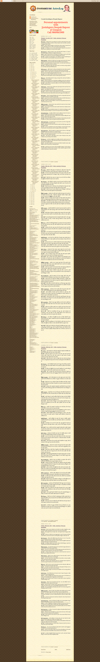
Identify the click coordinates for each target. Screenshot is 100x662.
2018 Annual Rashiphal (33, 247)
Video (30, 341)
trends (30, 349)
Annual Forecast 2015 (33, 250)
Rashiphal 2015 (32, 330)
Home (56, 649)
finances (31, 346)
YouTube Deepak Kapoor (34, 245)
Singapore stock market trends (34, 258)
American (31, 272)
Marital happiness (32, 324)
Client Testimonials (33, 24)
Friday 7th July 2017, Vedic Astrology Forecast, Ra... (34, 162)
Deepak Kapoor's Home (33, 21)
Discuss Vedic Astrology (33, 25)
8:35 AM (52, 342)
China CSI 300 (32, 301)
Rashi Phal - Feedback (33, 244)
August (33, 77)
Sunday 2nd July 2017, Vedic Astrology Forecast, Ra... (35, 178)
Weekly (31, 213)
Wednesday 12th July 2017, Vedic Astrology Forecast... (35, 145)
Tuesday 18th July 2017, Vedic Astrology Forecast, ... (35, 124)
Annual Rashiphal (32, 238)
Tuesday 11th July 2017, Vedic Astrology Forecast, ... (35, 148)
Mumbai (31, 243)
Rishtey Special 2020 (33, 336)
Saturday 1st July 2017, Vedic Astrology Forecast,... (35, 182)
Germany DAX (32, 314)
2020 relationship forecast (34, 271)
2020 (32, 66)
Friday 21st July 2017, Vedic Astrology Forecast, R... (35, 114)
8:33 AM (52, 646)
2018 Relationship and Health (34, 268)
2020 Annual (32, 270)
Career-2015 (31, 299)
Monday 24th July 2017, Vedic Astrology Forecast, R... (35, 104)
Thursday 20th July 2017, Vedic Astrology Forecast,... (35, 118)
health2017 (31, 347)
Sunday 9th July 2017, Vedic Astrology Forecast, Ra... (35, 155)
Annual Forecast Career (33, 283)
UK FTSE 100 (32, 339)
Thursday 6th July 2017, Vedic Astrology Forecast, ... (35, 165)
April (32, 187)
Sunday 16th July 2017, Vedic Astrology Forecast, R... (35, 131)
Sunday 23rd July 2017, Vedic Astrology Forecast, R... (35, 107)
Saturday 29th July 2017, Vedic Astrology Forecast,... (35, 87)
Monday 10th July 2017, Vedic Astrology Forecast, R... (35, 151)
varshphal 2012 (32, 351)
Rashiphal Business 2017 (33, 333)
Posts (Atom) (48, 652)
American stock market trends (34, 223)
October (33, 74)
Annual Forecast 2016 (33, 278)
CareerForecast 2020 (33, 300)
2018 (32, 69)
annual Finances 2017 (33, 343)
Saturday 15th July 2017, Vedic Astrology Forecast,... (35, 135)
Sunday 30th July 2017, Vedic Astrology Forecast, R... (35, 84)
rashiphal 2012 (32, 348)
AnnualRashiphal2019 (33, 292)
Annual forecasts (32, 225)
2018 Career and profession (34, 266)
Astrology (31, 226)
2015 (32, 193)
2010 (32, 200)
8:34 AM (52, 520)
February (33, 189)
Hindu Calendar (32, 211)
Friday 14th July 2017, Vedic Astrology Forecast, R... (35, 138)
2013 (32, 196)
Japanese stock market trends (34, 242)
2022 (32, 64)
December (33, 71)
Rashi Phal (31, 208)
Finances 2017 (32, 307)
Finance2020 (32, 306)
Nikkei (31, 327)
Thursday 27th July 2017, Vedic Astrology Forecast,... (35, 94)
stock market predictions (33, 217)
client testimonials (32, 239)
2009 (32, 201)
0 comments (56, 161)
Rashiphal (31, 233)
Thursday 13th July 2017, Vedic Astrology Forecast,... (35, 141)
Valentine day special (33, 263)
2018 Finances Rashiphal (33, 267)
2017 (32, 70)
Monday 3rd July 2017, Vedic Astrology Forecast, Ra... (35, 175)
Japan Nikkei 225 (32, 319)
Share (30, 27)
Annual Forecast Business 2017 (34, 280)
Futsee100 (31, 311)
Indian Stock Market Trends (34, 221)
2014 (32, 195)
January (33, 191)
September (33, 75)
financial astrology (32, 234)
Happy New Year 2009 (33, 253)
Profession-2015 (32, 328)
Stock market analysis (33, 220)
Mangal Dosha (32, 322)
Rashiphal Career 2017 (33, 334)
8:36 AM (52, 161)
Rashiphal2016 (32, 257)
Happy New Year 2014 (33, 254)
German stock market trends (34, 313)
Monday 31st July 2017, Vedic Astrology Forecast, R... (35, 80)
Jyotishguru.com (32, 230)
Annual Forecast (32, 277)
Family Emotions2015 (33, 304)
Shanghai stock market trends (34, 337)
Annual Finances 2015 (33, 276)
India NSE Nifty (32, 318)
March (33, 188)
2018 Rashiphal (32, 241)
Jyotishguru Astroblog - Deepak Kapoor (34, 19)
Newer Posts (43, 649)
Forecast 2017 (32, 308)
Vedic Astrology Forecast (33, 215)
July (32, 78)
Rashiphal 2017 (32, 331)
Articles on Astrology (33, 23)
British (31, 293)
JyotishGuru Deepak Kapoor (34, 228)
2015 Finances (32, 264)
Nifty (30, 326)
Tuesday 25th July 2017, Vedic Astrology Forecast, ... (35, 101)
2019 (32, 67)
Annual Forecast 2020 (33, 279)
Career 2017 (31, 295)
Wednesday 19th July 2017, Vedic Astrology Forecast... (35, 121)
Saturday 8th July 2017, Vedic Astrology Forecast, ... (35, 158)
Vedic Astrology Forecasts (34, 209)
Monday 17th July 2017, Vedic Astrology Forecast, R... (35, 128)
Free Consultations (32, 310)
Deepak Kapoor (32, 251)
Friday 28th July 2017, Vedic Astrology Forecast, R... (35, 91)
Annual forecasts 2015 (33, 291)
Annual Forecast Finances (34, 284)
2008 (32, 203)
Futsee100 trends (32, 312)
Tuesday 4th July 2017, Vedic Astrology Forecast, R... (35, 172)
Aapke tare (31, 232)
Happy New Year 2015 (33, 317)
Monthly (31, 325)
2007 (32, 204)
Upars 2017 (31, 340)
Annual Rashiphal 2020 (33, 285)
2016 (32, 192)
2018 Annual (32, 246)
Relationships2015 (32, 335)
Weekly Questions (32, 342)
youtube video (32, 352)
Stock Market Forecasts (33, 216)
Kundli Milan (32, 321)
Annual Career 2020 (33, 273)
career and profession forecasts (34, 344)
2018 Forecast (32, 249)
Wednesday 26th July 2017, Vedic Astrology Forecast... (35, 97)
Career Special (32, 297)
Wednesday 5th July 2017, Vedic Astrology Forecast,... (35, 168)
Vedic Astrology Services (33, 22)
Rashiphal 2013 (32, 329)
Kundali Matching (32, 320)
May (32, 185)
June (32, 184)
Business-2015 (32, 294)
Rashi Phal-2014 (32, 256)
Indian (31, 255)
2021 (32, 65)
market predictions (32, 218)
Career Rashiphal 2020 (33, 296)
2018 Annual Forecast (33, 240)
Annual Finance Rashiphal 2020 (35, 274)
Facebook (31, 303)
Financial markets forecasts (34, 219)
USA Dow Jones (32, 260)
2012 (32, 197)
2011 (32, 199)
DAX (30, 302)
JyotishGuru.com (33, 16)
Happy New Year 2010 (33, 315)
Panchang (31, 212)
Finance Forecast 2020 (33, 305)
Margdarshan (32, 323)
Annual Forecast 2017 (33, 237)
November (33, 73)
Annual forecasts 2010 (33, 290)
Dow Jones (31, 252)
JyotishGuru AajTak (33, 227)
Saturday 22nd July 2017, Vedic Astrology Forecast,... (35, 111)
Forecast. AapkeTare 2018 (34, 309)
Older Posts (68, 649)
